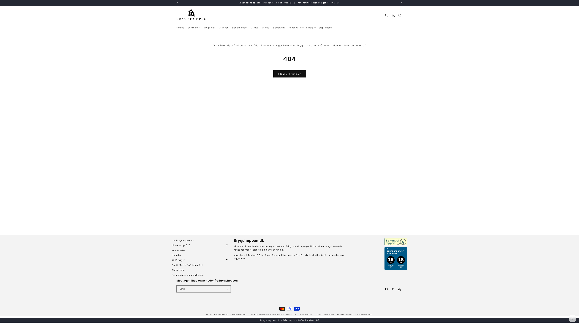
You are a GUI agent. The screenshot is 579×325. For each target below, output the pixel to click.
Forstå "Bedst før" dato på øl (187, 265)
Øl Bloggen (200, 260)
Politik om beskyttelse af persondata (266, 314)
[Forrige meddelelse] (177, 3)
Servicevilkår (290, 314)
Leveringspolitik (306, 314)
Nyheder (176, 255)
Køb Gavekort (179, 250)
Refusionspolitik (239, 314)
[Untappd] (399, 289)
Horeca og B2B (200, 245)
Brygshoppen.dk (221, 314)
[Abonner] (227, 288)
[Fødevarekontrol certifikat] (395, 241)
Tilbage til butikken (289, 74)
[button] (194, 28)
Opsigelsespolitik (365, 314)
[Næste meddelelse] (401, 3)
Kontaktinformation (345, 314)
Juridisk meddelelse (325, 314)
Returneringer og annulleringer (188, 275)
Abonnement (178, 270)
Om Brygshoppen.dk (183, 240)
